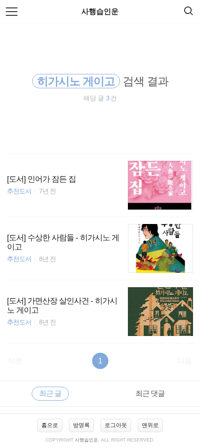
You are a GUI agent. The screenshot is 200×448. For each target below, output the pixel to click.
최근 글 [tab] (50, 393)
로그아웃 (116, 425)
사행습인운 (100, 11)
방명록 (81, 425)
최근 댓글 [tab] (150, 393)
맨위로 (150, 425)
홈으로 (49, 425)
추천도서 (19, 191)
